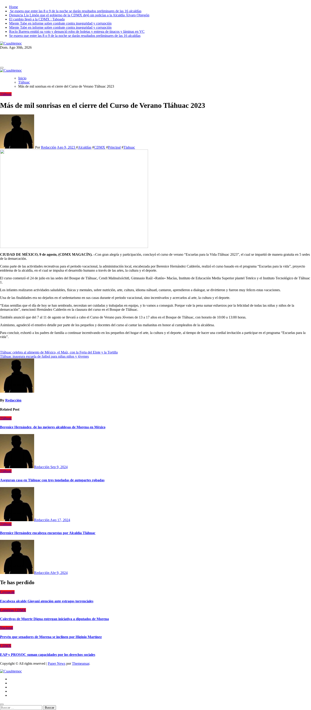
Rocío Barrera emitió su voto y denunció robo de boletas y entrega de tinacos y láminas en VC (77, 31)
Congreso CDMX (13, 610)
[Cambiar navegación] (2, 67)
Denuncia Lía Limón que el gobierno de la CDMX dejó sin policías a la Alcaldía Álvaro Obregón (79, 15)
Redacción (48, 147)
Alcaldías (84, 147)
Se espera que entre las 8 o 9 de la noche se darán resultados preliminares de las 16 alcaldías (75, 11)
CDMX (99, 147)
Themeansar (80, 663)
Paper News (56, 663)
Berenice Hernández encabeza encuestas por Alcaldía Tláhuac (47, 533)
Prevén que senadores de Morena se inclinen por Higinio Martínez (51, 637)
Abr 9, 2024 (59, 573)
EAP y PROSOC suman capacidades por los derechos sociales (47, 655)
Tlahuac (129, 147)
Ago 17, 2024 (60, 520)
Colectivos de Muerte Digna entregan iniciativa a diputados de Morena (54, 619)
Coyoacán (7, 592)
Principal (114, 147)
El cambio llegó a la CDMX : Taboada (37, 19)
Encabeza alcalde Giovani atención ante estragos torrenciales (46, 601)
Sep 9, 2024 (59, 467)
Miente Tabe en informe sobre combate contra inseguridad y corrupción (60, 23)
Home (13, 7)
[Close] (2, 704)
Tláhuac (6, 94)
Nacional (6, 628)
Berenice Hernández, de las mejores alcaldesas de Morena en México (52, 427)
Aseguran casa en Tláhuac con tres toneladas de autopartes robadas (52, 480)
